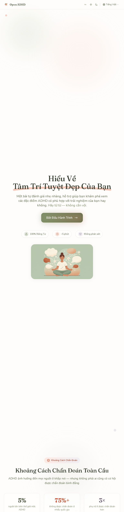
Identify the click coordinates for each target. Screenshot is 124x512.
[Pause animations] (91, 4)
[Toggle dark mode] (96, 4)
